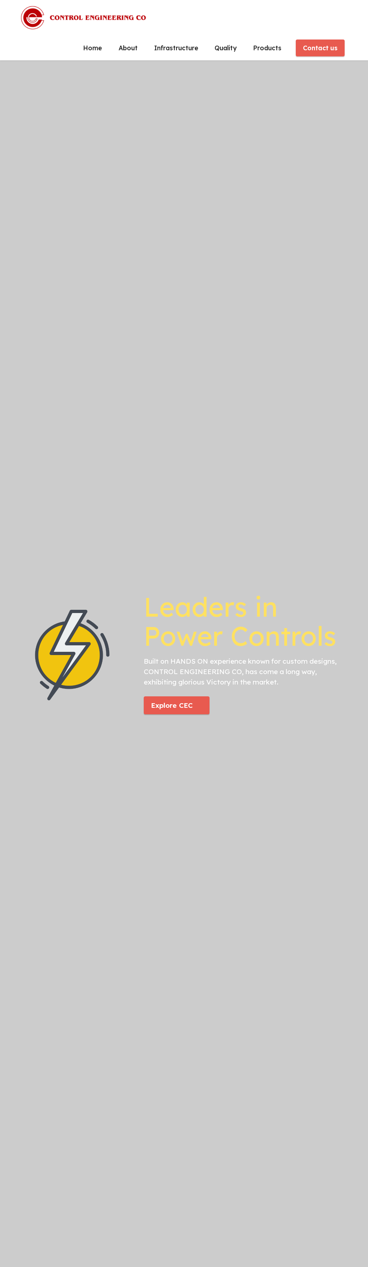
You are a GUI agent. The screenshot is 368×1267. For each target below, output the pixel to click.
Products (267, 48)
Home (92, 48)
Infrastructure (176, 48)
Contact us (320, 48)
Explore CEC (172, 705)
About (128, 48)
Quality (225, 48)
